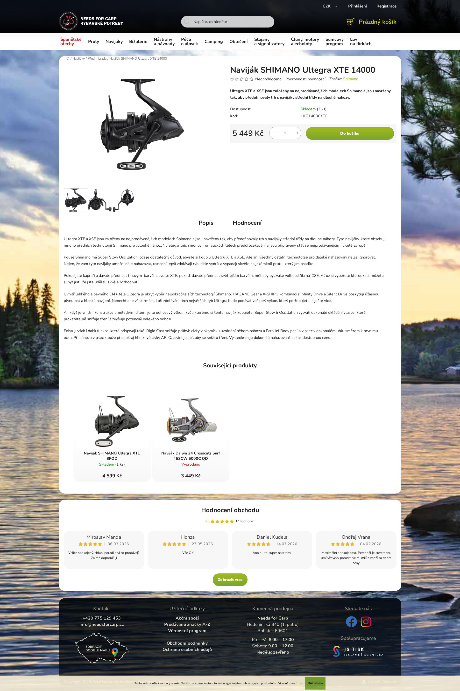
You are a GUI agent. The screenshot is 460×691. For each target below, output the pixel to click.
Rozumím (315, 683)
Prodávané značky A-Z (187, 624)
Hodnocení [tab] (247, 223)
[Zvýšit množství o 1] (297, 133)
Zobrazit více (230, 579)
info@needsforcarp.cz (101, 624)
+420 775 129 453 (102, 618)
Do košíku (350, 133)
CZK (327, 6)
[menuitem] (72, 42)
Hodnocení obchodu (230, 510)
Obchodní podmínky (187, 643)
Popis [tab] (206, 223)
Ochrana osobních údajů (187, 649)
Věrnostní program (187, 631)
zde (299, 683)
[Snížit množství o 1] (273, 133)
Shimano (350, 79)
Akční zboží (187, 618)
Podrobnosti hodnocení (305, 79)
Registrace (386, 6)
